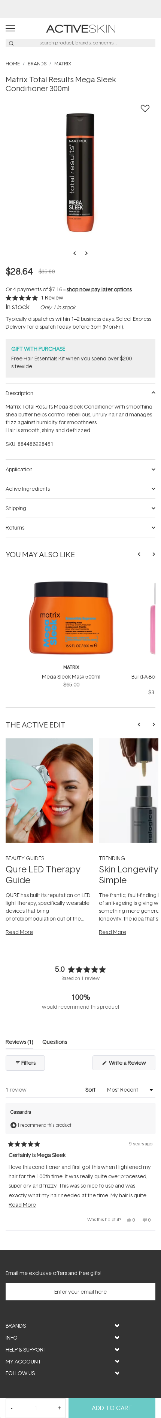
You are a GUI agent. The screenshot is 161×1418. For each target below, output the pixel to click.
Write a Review (131, 1064)
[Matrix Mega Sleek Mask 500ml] (71, 574)
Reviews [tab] (19, 1043)
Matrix (71, 667)
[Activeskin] (80, 27)
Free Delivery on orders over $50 (81, 9)
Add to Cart (112, 1408)
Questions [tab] (54, 1043)
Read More (19, 931)
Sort (91, 1089)
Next (84, 253)
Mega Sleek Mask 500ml (71, 676)
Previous (76, 253)
